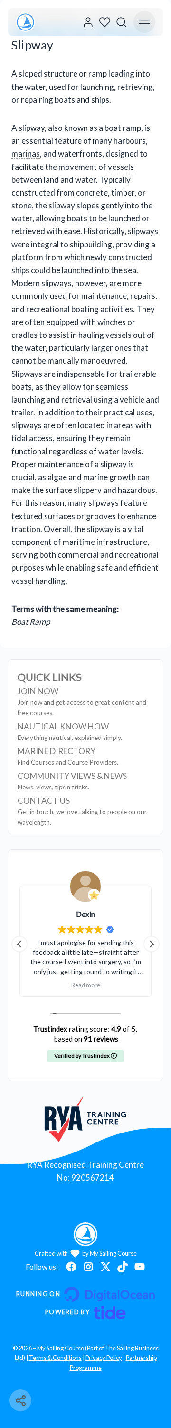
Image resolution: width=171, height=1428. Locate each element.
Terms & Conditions (55, 1357)
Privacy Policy (104, 1357)
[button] (151, 944)
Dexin (85, 913)
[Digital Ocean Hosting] (85, 1294)
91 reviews (101, 1038)
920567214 (92, 1177)
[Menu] (144, 22)
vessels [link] (121, 167)
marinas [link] (25, 153)
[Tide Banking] (85, 1312)
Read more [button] (85, 985)
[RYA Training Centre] (85, 1119)
